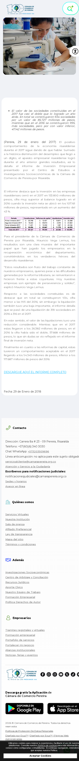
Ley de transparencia (18, 534)
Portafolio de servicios (19, 639)
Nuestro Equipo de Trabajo (22, 592)
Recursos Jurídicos (17, 582)
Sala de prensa (15, 524)
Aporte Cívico (14, 587)
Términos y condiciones (20, 544)
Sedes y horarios (16, 481)
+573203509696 (38, 451)
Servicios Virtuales (17, 514)
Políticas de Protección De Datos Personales (29, 731)
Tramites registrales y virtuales (25, 630)
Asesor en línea (15, 486)
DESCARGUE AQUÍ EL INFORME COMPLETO (35, 372)
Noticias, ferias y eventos (21, 655)
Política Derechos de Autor (23, 602)
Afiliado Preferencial (18, 529)
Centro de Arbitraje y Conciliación (26, 577)
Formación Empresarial (20, 597)
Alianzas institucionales (20, 650)
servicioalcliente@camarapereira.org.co (30, 461)
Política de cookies (47, 745)
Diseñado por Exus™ (16, 735)
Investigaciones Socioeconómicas (27, 572)
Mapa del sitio (14, 539)
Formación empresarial (20, 635)
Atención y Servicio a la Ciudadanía (27, 466)
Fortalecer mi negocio (19, 645)
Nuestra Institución (17, 519)
